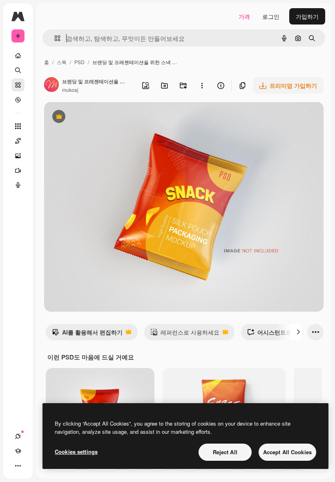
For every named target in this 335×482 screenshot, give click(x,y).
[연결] (18, 436)
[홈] (18, 55)
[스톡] (18, 84)
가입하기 (307, 16)
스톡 (62, 61)
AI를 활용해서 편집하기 (87, 334)
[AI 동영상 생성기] (18, 170)
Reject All (225, 452)
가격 (244, 16)
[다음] (298, 332)
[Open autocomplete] (54, 38)
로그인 (270, 16)
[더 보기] (18, 465)
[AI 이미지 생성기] (18, 155)
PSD (79, 61)
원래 (91, 117)
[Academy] (18, 450)
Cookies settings (76, 451)
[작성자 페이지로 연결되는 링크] (51, 85)
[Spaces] (18, 140)
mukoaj (70, 89)
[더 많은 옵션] (202, 85)
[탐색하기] (18, 99)
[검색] (18, 70)
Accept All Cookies (287, 452)
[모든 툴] (18, 126)
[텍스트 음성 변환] (18, 185)
